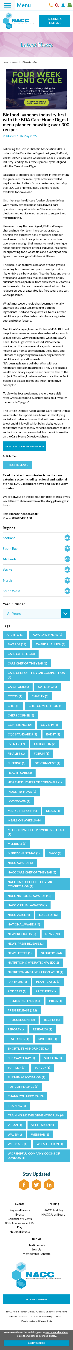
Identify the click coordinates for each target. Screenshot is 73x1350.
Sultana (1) (53, 1058)
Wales (36, 570)
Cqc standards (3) (22, 734)
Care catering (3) (21, 653)
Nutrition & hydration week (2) (33, 962)
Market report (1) (22, 810)
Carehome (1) (18, 686)
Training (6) (17, 1105)
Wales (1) (15, 1134)
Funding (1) (16, 763)
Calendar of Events (20, 1218)
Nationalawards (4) (24, 924)
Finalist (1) (16, 753)
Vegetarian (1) (42, 1125)
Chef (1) (13, 705)
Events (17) (16, 744)
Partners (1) (17, 981)
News (15, 62)
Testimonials (36, 1245)
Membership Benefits (36, 1253)
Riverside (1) (47, 1039)
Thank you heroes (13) (26, 1096)
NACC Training (53, 1210)
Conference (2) (20, 724)
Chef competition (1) (46, 705)
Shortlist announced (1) (28, 1048)
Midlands (36, 559)
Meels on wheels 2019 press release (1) (36, 832)
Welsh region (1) (49, 1144)
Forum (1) (41, 753)
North (36, 580)
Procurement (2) (21, 1019)
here (45, 436)
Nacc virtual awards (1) (27, 905)
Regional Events (20, 1210)
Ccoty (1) (15, 696)
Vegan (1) (15, 1125)
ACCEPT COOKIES (36, 1343)
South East (36, 548)
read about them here (56, 1332)
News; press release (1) (26, 943)
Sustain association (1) (26, 1077)
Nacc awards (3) (21, 862)
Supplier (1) (16, 1067)
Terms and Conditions (18, 1316)
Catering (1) (47, 686)
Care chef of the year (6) (27, 663)
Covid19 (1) (49, 724)
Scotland (36, 538)
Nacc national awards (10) (29, 895)
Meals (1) (53, 810)
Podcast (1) (17, 991)
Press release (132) (22, 1010)
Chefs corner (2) (21, 715)
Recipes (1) (52, 1019)
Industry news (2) (22, 791)
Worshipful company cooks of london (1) (34, 1155)
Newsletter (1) (20, 953)
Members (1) (17, 843)
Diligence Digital (45, 1321)
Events (19, 1214)
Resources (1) (18, 1039)
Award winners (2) (47, 634)
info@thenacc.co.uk (25, 513)
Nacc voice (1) (19, 914)
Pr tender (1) (46, 991)
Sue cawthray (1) (21, 1058)
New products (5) (22, 934)
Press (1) (55, 1000)
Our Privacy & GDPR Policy (41, 1316)
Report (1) (16, 1029)
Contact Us (59, 1316)
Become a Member (55, 20)
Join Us (36, 1249)
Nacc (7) (55, 853)
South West (36, 591)
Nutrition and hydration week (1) (35, 972)
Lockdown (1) (19, 801)
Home (5, 62)
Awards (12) (17, 644)
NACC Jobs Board (53, 1214)
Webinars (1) (17, 1144)
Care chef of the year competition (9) (36, 675)
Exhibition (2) (44, 744)
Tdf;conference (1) (23, 1086)
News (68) (52, 934)
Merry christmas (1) (24, 853)
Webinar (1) (40, 1134)
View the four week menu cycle (24, 446)
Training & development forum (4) (36, 1115)
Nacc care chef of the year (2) (32, 872)
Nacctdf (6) (48, 914)
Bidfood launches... (30, 62)
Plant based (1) (48, 981)
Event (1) (53, 734)
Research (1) (42, 1029)
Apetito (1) (15, 634)
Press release (17, 464)
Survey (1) (42, 1067)
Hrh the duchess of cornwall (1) (35, 782)
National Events (20, 1231)
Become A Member (37, 1299)
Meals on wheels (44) (25, 820)
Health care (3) (20, 772)
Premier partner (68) (24, 1000)
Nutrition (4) (51, 953)
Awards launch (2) (50, 644)
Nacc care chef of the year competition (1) (30, 884)
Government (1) (47, 763)
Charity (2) (39, 696)
